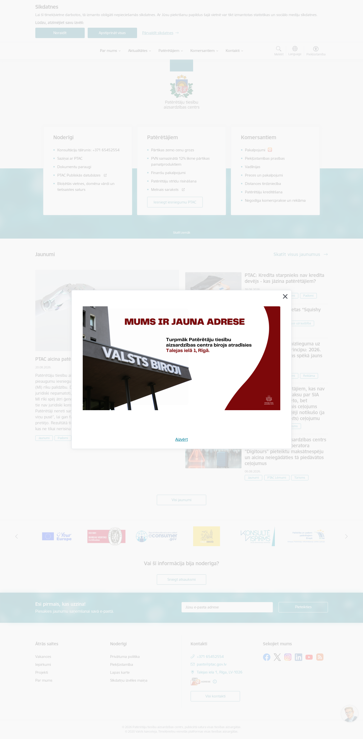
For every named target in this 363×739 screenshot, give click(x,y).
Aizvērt (181, 439)
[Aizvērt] (285, 296)
